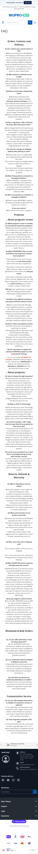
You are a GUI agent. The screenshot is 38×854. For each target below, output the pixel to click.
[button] (3, 22)
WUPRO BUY (16, 826)
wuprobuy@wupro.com (27, 764)
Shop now (27, 2)
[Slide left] (1, 744)
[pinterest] (18, 780)
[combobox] (19, 22)
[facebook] (3, 780)
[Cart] (35, 22)
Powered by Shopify (24, 826)
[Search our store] (30, 22)
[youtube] (8, 780)
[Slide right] (37, 744)
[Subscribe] (35, 792)
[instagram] (13, 780)
